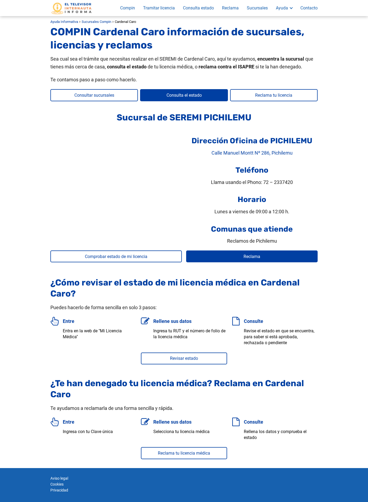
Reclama (230, 8)
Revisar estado (184, 358)
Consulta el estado (184, 95)
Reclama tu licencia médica (184, 453)
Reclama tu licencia (273, 95)
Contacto (309, 8)
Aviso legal (59, 478)
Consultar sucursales (94, 95)
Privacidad (59, 490)
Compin (127, 8)
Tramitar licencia (159, 8)
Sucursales (257, 8)
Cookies (57, 484)
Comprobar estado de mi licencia (116, 256)
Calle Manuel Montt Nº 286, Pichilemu (252, 153)
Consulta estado (198, 8)
